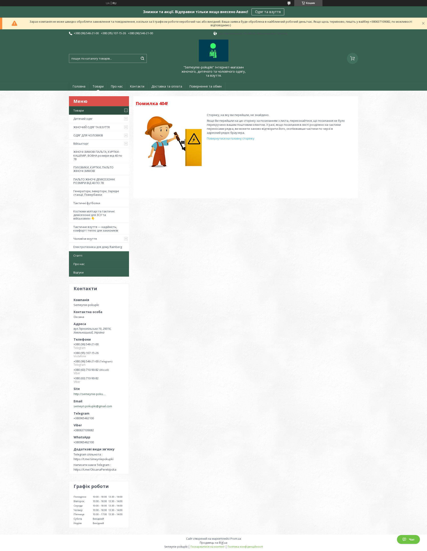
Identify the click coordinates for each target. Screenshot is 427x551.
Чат (412, 539)
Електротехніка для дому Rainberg (97, 247)
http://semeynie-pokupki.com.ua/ (90, 394)
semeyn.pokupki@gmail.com (93, 406)
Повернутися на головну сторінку (230, 138)
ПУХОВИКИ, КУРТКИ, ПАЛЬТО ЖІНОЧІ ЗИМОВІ (93, 169)
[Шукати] (142, 58)
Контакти (137, 86)
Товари (98, 86)
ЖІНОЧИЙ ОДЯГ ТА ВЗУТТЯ (91, 127)
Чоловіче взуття (85, 239)
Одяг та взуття (268, 11)
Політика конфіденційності (245, 547)
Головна (79, 86)
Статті (77, 256)
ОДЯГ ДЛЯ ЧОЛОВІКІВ (88, 135)
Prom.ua (235, 539)
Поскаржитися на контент (207, 547)
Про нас (117, 86)
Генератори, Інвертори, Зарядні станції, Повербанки (96, 193)
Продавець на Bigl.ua (213, 543)
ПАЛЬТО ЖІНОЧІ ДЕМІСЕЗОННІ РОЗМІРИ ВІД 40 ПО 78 (94, 181)
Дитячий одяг (83, 119)
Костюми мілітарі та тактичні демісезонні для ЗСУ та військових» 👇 (94, 215)
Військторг (81, 144)
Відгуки (78, 272)
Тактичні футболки (86, 203)
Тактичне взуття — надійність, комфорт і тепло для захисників (95, 228)
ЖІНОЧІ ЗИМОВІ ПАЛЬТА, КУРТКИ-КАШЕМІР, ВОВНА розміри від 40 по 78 (97, 155)
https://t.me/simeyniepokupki (93, 459)
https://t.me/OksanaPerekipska (95, 469)
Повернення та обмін (205, 86)
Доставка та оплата (166, 86)
